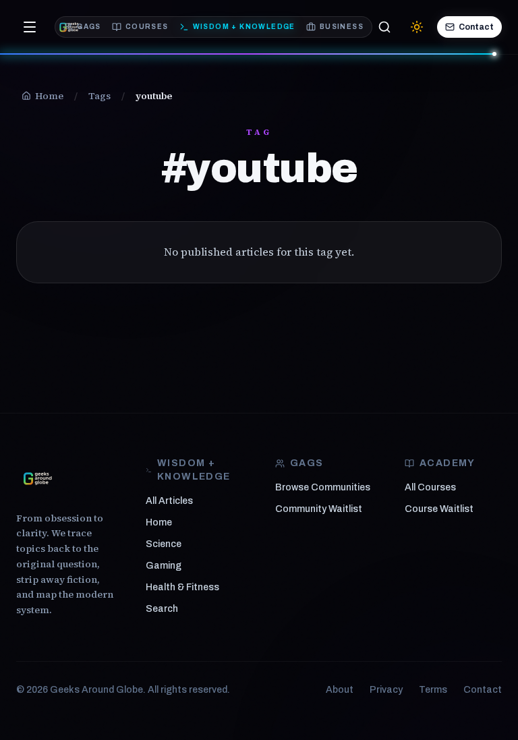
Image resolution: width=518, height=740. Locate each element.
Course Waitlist (439, 509)
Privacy (386, 690)
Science (163, 544)
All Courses (430, 487)
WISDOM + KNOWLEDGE (244, 26)
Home (159, 522)
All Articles (169, 501)
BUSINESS (342, 26)
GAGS (89, 26)
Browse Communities (322, 487)
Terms (433, 690)
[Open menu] (29, 26)
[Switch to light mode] (417, 27)
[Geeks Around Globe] (37, 478)
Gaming (163, 566)
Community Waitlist (318, 509)
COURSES (147, 26)
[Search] (384, 27)
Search (162, 609)
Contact (476, 27)
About (339, 690)
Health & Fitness (182, 587)
